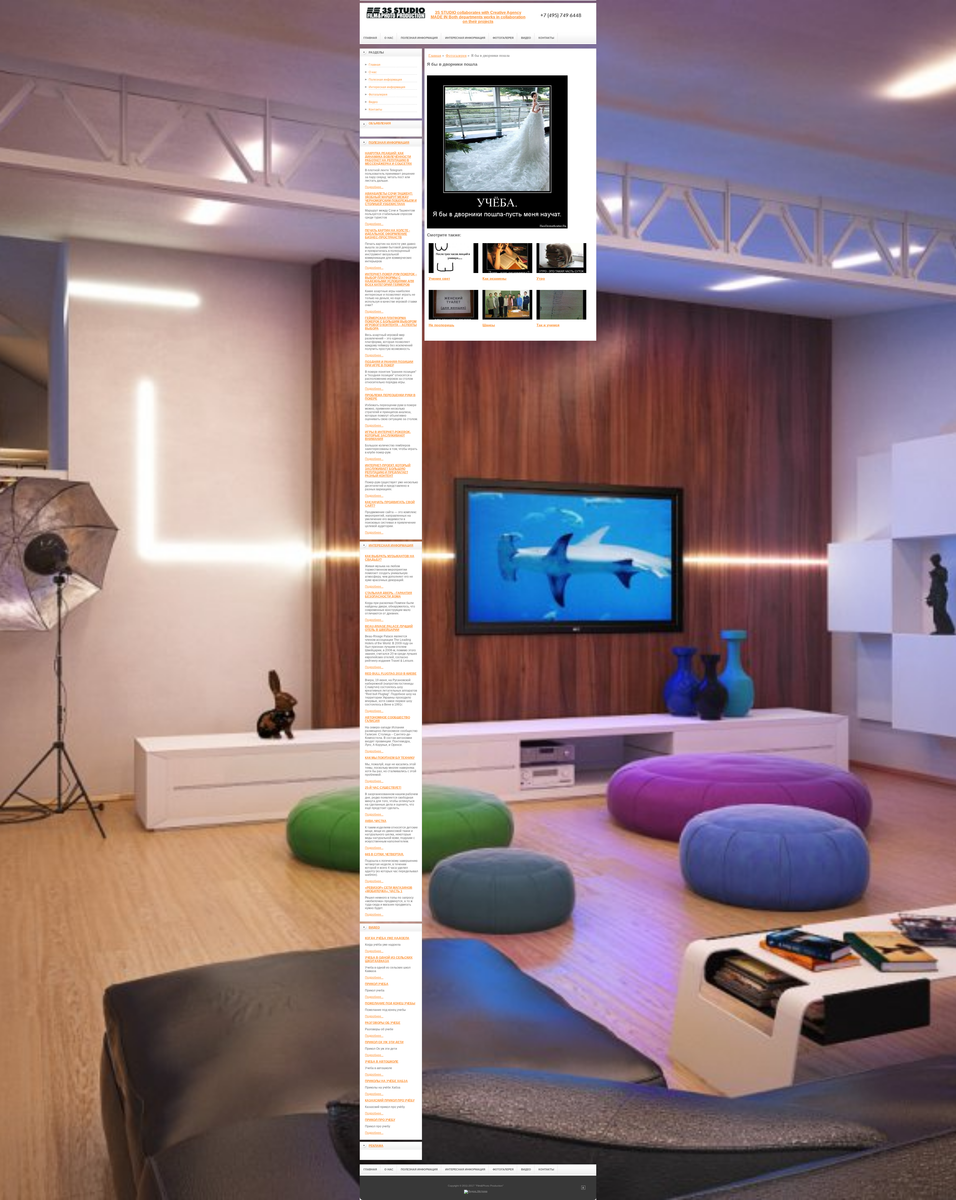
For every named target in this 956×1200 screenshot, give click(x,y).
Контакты (546, 37)
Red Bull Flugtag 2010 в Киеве (391, 673)
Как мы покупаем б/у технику (390, 758)
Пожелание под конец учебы (390, 1003)
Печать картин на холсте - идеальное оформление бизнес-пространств (387, 234)
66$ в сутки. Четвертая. (384, 854)
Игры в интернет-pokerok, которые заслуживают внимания (388, 435)
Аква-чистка (375, 821)
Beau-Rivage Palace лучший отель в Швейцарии (389, 628)
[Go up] (583, 1188)
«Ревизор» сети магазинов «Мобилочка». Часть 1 (388, 889)
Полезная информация (419, 37)
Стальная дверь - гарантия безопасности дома (388, 594)
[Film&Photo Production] (394, 18)
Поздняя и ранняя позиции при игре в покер (389, 363)
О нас (388, 37)
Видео (526, 37)
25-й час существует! (383, 787)
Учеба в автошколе (381, 1061)
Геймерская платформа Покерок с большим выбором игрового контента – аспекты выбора (391, 323)
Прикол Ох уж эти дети (384, 1042)
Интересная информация (465, 37)
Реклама (376, 1145)
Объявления (380, 123)
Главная (370, 37)
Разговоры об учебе (382, 1023)
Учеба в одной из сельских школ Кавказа (389, 959)
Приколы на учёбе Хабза (386, 1081)
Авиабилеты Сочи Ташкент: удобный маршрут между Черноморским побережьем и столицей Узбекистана (391, 199)
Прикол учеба (376, 984)
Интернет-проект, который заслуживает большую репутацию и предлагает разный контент (388, 471)
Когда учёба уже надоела (387, 938)
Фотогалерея (503, 37)
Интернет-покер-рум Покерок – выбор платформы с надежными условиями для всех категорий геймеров (391, 279)
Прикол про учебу (380, 1120)
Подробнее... (374, 187)
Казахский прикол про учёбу (390, 1100)
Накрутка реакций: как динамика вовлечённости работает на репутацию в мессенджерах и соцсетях (388, 158)
